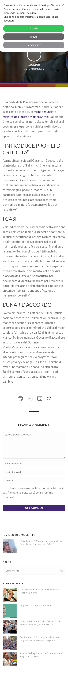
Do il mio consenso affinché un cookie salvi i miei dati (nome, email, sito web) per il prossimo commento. (33, 492)
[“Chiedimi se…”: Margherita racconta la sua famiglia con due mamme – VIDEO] (10, 546)
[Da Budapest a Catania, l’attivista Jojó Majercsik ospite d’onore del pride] (10, 643)
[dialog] (34, 26)
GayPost (35, 64)
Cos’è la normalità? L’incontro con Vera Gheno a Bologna (39, 591)
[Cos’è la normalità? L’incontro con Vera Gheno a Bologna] (10, 595)
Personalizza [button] (34, 44)
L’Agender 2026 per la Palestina (36, 605)
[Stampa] (20, 397)
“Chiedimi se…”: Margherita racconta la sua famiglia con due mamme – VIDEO (41, 543)
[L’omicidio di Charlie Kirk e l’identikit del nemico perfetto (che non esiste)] (10, 627)
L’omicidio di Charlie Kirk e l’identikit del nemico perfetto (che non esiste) (40, 623)
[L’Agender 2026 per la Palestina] (10, 611)
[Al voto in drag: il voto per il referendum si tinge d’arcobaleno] (10, 659)
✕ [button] (63, 4)
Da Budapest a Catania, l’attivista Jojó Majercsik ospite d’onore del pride (39, 639)
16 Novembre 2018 (34, 68)
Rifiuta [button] (33, 36)
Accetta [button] (33, 28)
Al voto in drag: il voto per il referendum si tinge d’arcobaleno (41, 655)
